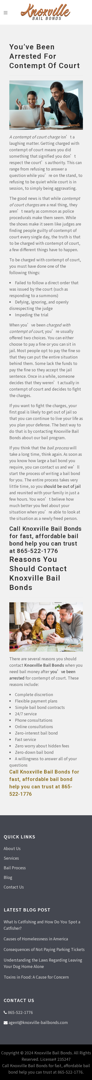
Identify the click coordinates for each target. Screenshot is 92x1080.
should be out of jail (62, 486)
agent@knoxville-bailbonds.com (38, 1022)
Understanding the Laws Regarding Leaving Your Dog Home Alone (43, 963)
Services (11, 858)
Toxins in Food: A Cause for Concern (36, 977)
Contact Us (14, 887)
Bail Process (15, 867)
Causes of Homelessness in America (36, 939)
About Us (12, 848)
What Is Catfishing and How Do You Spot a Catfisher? (42, 925)
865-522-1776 (20, 1012)
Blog (8, 877)
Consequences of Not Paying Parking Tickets (44, 949)
